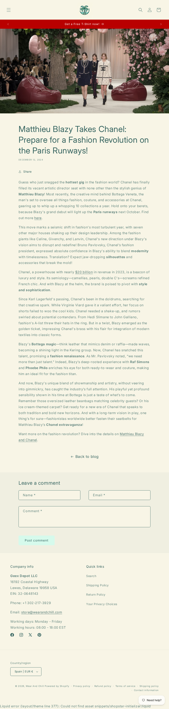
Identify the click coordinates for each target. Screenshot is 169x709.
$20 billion (84, 272)
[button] (8, 9)
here (37, 218)
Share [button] (27, 171)
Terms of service (125, 686)
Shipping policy (149, 686)
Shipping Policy (97, 585)
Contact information (146, 690)
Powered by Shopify (57, 686)
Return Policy (96, 594)
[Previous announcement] (8, 24)
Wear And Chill (35, 686)
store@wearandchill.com (41, 612)
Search (91, 576)
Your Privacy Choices (101, 604)
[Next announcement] (160, 24)
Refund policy (102, 686)
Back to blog (87, 456)
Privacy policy (81, 686)
